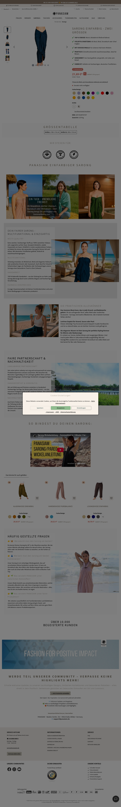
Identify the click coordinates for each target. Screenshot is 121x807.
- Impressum (49, 412)
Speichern (40, 408)
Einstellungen (81, 408)
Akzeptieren (61, 408)
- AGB (57, 412)
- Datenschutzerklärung (68, 412)
